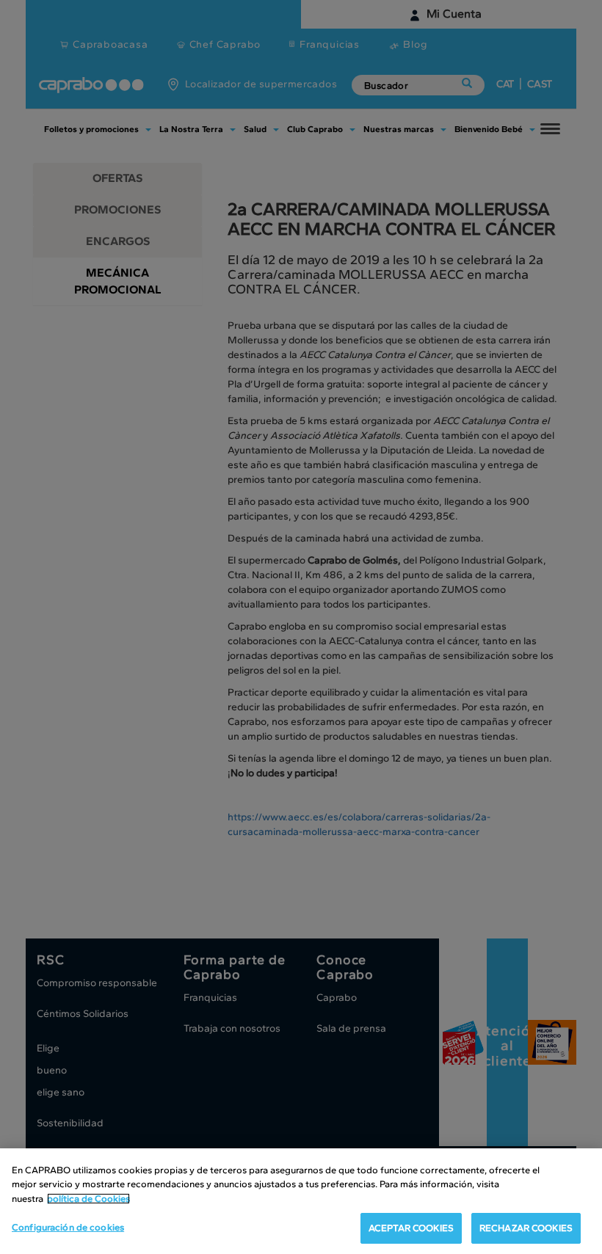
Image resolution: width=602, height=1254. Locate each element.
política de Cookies (88, 1198)
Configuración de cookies (68, 1227)
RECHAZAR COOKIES (526, 1227)
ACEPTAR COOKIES (411, 1227)
